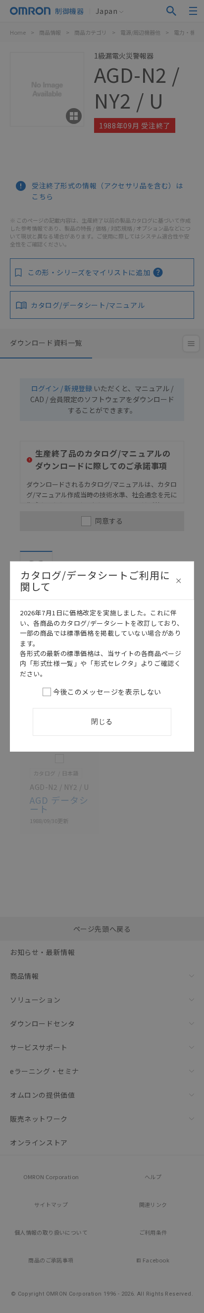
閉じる (102, 721)
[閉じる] (179, 581)
